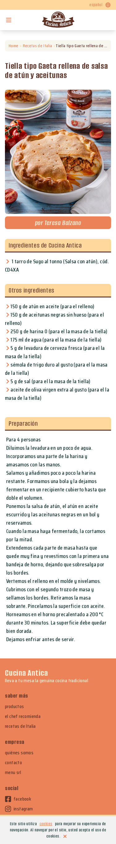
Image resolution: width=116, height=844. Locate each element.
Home (13, 46)
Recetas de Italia (37, 46)
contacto (13, 762)
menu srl (13, 772)
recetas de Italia (20, 726)
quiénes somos (19, 752)
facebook (22, 799)
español (95, 5)
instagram (23, 809)
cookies (46, 824)
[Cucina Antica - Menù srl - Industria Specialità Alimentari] (57, 20)
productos (14, 706)
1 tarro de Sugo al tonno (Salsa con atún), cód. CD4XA (57, 265)
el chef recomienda (23, 716)
